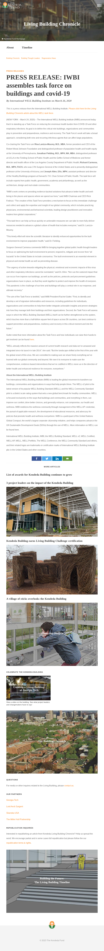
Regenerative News (49, 58)
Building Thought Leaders (30, 58)
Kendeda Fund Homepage (14, 39)
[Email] (67, 458)
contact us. (69, 786)
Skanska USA (12, 813)
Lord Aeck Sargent (14, 806)
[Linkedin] (57, 458)
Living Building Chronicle (52, 24)
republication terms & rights (18, 843)
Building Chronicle (13, 58)
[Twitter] (47, 458)
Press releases (15, 71)
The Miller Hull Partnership (18, 819)
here (32, 339)
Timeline (27, 47)
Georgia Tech (12, 800)
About (10, 47)
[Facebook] (36, 458)
